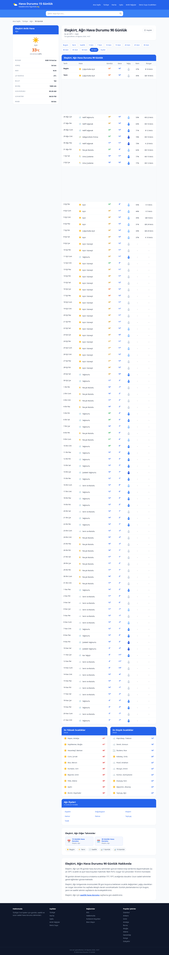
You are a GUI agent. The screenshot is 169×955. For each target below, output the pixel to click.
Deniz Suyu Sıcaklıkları (147, 5)
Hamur (67, 816)
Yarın (74, 45)
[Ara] (120, 13)
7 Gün (99, 45)
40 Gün (66, 50)
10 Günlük (119, 849)
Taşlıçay (128, 816)
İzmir (125, 919)
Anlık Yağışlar (131, 5)
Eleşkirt (128, 812)
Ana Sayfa (97, 5)
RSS (87, 912)
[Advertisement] (109, 97)
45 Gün (75, 50)
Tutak (67, 821)
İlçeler (103, 50)
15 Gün (118, 45)
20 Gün (127, 45)
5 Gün (91, 45)
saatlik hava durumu (90, 895)
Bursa (125, 925)
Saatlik (82, 45)
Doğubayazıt (100, 812)
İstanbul (126, 912)
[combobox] (84, 13)
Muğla (125, 928)
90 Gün (94, 50)
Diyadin (68, 812)
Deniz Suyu (54, 925)
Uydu (121, 5)
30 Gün (146, 45)
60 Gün (84, 50)
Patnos (97, 816)
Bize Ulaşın (90, 922)
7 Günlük (105, 849)
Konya (125, 938)
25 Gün (137, 45)
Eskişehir (126, 941)
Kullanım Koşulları (93, 919)
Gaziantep (127, 935)
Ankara (126, 916)
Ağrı (31, 21)
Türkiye (106, 5)
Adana (125, 932)
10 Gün (108, 45)
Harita (114, 5)
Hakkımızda (90, 916)
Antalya (126, 922)
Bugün (65, 45)
